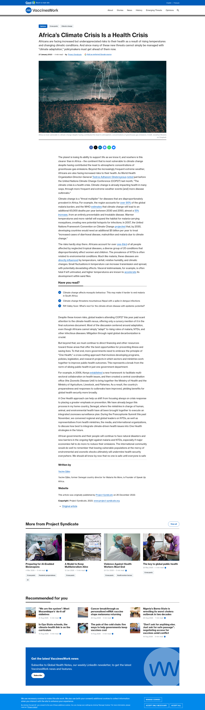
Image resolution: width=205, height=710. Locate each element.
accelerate (130, 272)
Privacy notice (32, 707)
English (169, 3)
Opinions (170, 10)
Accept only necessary (156, 705)
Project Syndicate (75, 54)
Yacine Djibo (64, 471)
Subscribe (38, 675)
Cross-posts (54, 26)
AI (27, 580)
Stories (120, 10)
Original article (69, 506)
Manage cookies (153, 699)
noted (130, 176)
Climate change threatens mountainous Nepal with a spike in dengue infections (101, 301)
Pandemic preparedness (47, 575)
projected (120, 226)
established (96, 372)
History (139, 10)
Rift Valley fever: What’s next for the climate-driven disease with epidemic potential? (104, 306)
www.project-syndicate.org (107, 500)
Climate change (67, 26)
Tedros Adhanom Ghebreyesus (109, 176)
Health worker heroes (124, 575)
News (129, 10)
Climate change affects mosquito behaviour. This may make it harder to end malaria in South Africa (104, 294)
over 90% (125, 202)
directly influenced (68, 260)
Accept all (176, 705)
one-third (122, 244)
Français (176, 3)
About (110, 10)
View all (174, 524)
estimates (96, 206)
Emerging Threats (154, 10)
